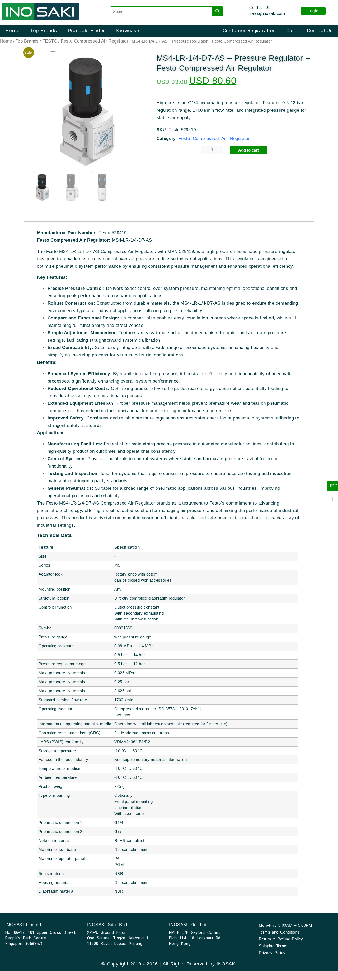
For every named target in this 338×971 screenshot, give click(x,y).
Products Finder (86, 30)
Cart (291, 30)
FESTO (49, 41)
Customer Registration (249, 30)
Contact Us (320, 30)
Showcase (127, 30)
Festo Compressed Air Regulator (94, 41)
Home (12, 30)
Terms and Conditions (279, 932)
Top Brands (43, 30)
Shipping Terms (273, 946)
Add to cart (248, 150)
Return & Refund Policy (281, 939)
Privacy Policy (272, 952)
